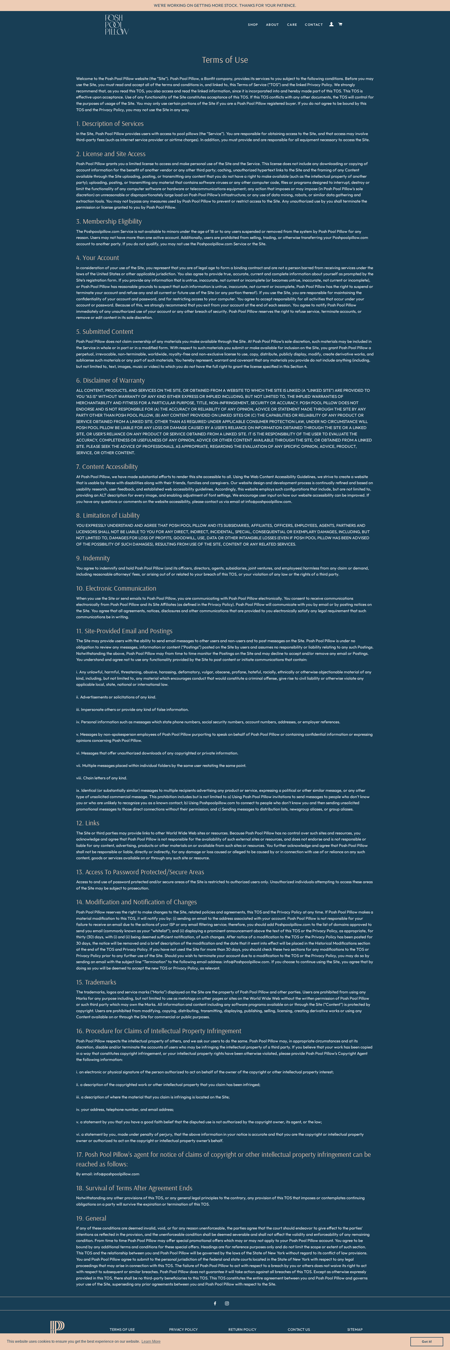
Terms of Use (122, 1329)
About (272, 25)
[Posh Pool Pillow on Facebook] (215, 1303)
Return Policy (243, 1329)
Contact (314, 25)
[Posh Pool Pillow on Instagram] (227, 1303)
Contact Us (299, 1329)
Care (292, 25)
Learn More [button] (151, 1341)
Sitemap (355, 1329)
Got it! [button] (427, 1341)
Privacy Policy (183, 1329)
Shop (253, 25)
